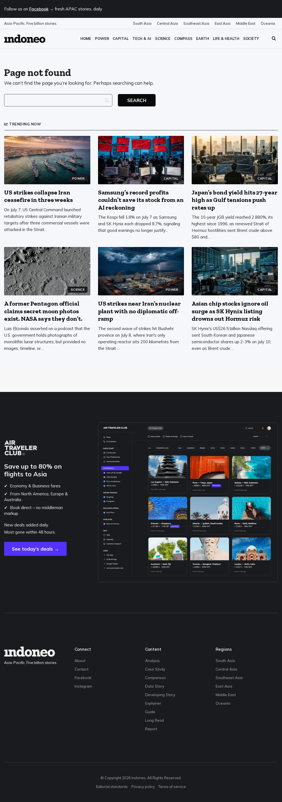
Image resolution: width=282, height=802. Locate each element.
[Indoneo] (24, 38)
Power (102, 38)
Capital (120, 38)
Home (85, 38)
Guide (150, 711)
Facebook (38, 9)
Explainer (153, 703)
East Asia (223, 23)
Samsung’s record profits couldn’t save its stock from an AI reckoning (141, 200)
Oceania (268, 23)
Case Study (155, 669)
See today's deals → (35, 549)
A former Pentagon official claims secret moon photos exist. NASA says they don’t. (43, 311)
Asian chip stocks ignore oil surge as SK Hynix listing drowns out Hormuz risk (230, 311)
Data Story (154, 686)
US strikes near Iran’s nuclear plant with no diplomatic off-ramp (139, 311)
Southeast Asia (196, 23)
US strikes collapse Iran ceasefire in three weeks (38, 196)
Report (151, 728)
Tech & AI (141, 38)
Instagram (83, 686)
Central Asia (167, 23)
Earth (202, 38)
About (80, 660)
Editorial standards (112, 786)
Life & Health (226, 38)
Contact (81, 669)
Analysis (152, 660)
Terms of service (172, 786)
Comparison (155, 677)
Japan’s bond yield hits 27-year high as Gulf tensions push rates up (234, 200)
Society (251, 38)
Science (162, 38)
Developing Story (160, 694)
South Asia (142, 23)
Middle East (245, 23)
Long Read (154, 720)
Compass (183, 38)
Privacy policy (143, 786)
